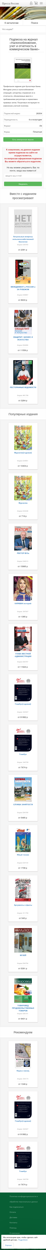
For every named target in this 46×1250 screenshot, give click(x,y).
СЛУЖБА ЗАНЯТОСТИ (23, 804)
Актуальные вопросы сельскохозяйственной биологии (23, 239)
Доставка (13, 1217)
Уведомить (23, 184)
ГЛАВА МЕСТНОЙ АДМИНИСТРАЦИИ (23, 654)
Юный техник (23, 854)
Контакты (13, 1223)
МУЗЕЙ (23, 955)
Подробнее (23, 1239)
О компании (15, 1233)
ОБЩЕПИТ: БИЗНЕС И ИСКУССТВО (23, 338)
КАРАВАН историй (23, 603)
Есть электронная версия (23, 139)
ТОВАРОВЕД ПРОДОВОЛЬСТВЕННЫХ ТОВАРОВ (23, 1008)
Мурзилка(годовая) (23, 452)
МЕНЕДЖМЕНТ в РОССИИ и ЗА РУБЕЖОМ (23, 288)
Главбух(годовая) (23, 704)
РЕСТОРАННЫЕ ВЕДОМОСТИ (23, 387)
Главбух (23, 754)
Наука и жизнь (23, 1070)
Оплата (13, 1212)
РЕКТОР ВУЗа (23, 553)
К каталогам (11, 22)
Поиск (34, 22)
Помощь (13, 1228)
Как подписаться (17, 1207)
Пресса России (10, 3)
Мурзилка (23, 503)
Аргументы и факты (23, 905)
